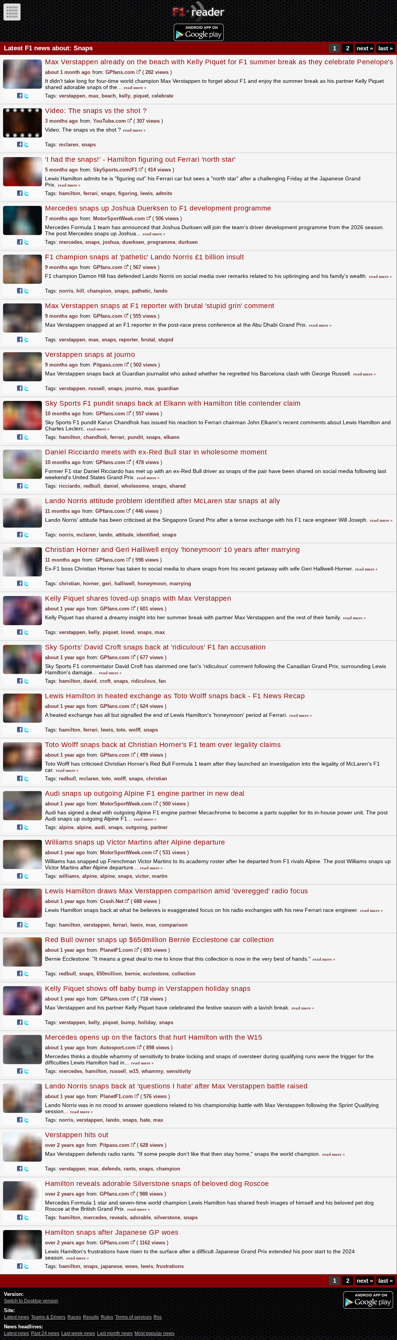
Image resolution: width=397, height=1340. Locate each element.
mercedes (70, 242)
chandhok (95, 437)
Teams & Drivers (48, 1317)
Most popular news (154, 1333)
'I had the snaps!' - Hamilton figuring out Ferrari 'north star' (140, 159)
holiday (147, 1022)
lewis (146, 193)
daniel (111, 486)
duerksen (133, 242)
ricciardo (69, 486)
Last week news (78, 1333)
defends (111, 1169)
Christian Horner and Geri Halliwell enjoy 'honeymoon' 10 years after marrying (172, 549)
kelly (124, 96)
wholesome (135, 486)
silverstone (167, 1217)
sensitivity (178, 1071)
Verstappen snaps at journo (90, 354)
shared (177, 486)
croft (105, 681)
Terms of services (133, 1317)
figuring (127, 193)
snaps (88, 144)
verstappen (72, 96)
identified (147, 535)
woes (131, 1266)
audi (100, 827)
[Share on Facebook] (20, 96)
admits (164, 193)
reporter (128, 340)
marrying (180, 583)
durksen (188, 242)
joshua (111, 242)
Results (91, 1317)
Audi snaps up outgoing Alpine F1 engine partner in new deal (145, 793)
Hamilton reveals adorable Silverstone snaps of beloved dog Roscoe (157, 1183)
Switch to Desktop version (31, 1301)
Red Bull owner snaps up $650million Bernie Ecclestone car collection (159, 940)
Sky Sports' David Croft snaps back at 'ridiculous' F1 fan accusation (155, 647)
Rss (158, 1317)
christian (69, 583)
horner (91, 583)
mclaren (68, 144)
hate (145, 1120)
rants (130, 1169)
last (385, 48)
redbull (91, 486)
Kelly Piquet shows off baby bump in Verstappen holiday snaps (147, 988)
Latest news (16, 1317)
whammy (152, 1071)
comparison (173, 925)
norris (66, 291)
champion (99, 291)
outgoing (136, 827)
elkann (172, 437)
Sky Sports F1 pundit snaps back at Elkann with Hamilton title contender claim (173, 403)
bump (128, 1022)
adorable (140, 1217)
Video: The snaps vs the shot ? (96, 111)
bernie (132, 974)
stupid (165, 340)
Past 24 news (45, 1333)
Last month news (115, 1333)
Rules (107, 1317)
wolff (134, 730)
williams (69, 876)
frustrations (170, 1266)
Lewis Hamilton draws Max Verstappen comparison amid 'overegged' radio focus (176, 891)
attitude (124, 535)
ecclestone (156, 974)
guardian (168, 388)
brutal (148, 340)
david (90, 681)
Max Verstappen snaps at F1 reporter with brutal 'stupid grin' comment (159, 306)
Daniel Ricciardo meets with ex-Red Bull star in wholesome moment (156, 452)
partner (158, 827)
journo (133, 388)
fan (162, 681)
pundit (135, 437)
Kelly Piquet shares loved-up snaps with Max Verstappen (138, 598)
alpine (66, 827)
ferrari (90, 193)
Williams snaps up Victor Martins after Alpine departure (135, 842)
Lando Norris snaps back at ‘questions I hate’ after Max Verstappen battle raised (176, 1086)
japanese (111, 1266)
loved (127, 632)
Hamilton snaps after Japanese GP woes (112, 1232)
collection (183, 974)
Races (74, 1317)
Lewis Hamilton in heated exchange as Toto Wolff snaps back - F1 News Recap (175, 696)
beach (109, 96)
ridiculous (143, 681)
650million (109, 974)
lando (160, 291)
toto (121, 730)
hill (80, 291)
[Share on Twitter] (26, 96)
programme (161, 242)
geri (106, 583)
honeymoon (152, 583)
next (365, 48)
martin (159, 876)
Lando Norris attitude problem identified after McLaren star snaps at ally (162, 501)
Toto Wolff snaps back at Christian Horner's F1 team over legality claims (163, 745)
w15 (133, 1071)
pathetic (141, 291)
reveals (118, 1217)
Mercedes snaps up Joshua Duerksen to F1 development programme (158, 208)
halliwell (124, 583)
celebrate (162, 96)
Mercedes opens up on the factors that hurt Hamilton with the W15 (153, 1037)
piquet (140, 96)
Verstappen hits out (77, 1135)
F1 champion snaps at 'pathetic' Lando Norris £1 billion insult (144, 257)
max (93, 96)
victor (142, 876)
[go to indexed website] (138, 71)
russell (96, 388)
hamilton (69, 193)
